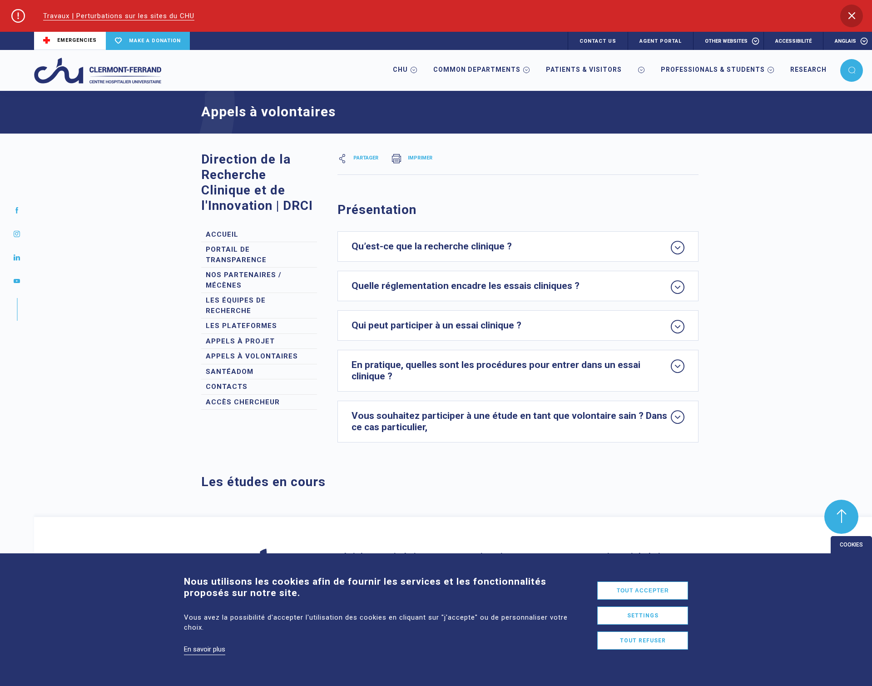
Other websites (726, 41)
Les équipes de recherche (236, 305)
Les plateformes (241, 326)
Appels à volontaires (252, 356)
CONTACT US (598, 41)
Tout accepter (643, 590)
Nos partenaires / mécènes (244, 280)
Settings (643, 615)
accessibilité (793, 41)
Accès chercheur (243, 402)
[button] (851, 16)
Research (808, 69)
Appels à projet (240, 341)
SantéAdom (229, 372)
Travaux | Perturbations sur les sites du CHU (118, 16)
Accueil (222, 234)
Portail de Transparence (236, 254)
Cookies (851, 545)
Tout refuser (643, 640)
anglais (845, 41)
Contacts (227, 387)
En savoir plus (204, 649)
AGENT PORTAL (660, 41)
